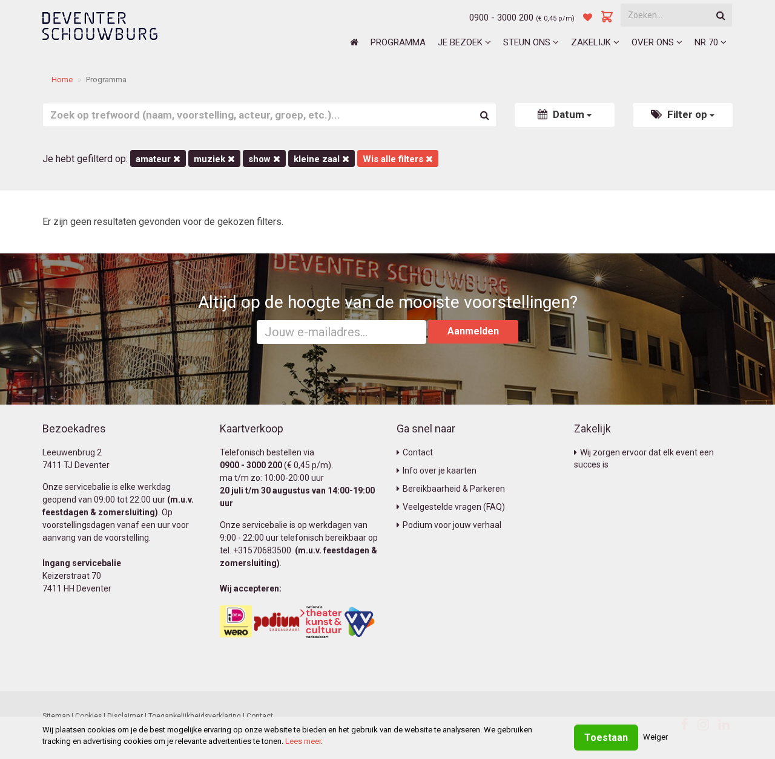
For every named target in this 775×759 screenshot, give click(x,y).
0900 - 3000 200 (501, 17)
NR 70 (707, 42)
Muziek (211, 159)
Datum (568, 114)
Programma (398, 42)
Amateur (154, 159)
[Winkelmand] (607, 17)
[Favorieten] (587, 17)
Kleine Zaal (318, 159)
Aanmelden (473, 331)
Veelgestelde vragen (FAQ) (454, 507)
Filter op (687, 114)
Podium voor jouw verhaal (452, 525)
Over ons (654, 42)
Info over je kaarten (440, 470)
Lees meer (303, 741)
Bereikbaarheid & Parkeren (454, 489)
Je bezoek (461, 42)
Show (260, 159)
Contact (418, 452)
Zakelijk (592, 42)
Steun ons (528, 42)
